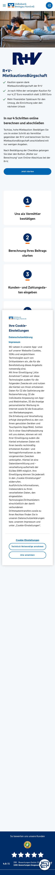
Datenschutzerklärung (21, 337)
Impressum (14, 342)
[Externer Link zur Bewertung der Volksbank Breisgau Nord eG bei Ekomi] (51, 864)
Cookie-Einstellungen (27, 540)
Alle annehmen (27, 555)
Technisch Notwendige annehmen (27, 546)
